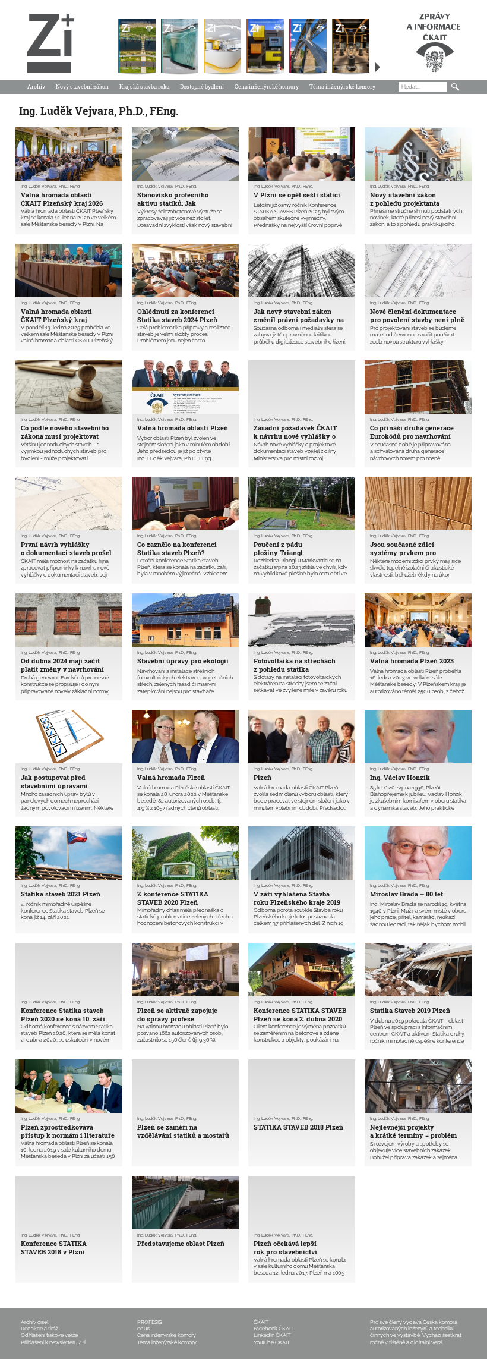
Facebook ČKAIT (273, 1329)
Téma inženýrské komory (342, 86)
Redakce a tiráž (39, 1329)
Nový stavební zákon (82, 86)
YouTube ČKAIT (272, 1342)
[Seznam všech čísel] (377, 67)
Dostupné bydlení (202, 86)
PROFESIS (149, 1322)
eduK (143, 1329)
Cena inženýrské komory (267, 86)
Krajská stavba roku (144, 86)
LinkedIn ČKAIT (272, 1335)
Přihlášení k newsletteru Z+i (53, 1342)
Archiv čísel (34, 1322)
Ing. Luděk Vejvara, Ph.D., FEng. (50, 186)
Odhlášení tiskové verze (49, 1335)
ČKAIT (261, 1322)
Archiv (36, 86)
